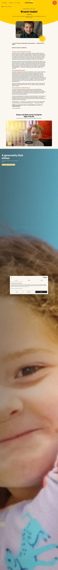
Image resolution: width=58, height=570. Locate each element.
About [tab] (42, 280)
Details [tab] (29, 280)
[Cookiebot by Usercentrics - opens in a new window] (43, 277)
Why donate (11, 2)
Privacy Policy (20, 288)
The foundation (4, 2)
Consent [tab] (16, 280)
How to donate (17, 2)
